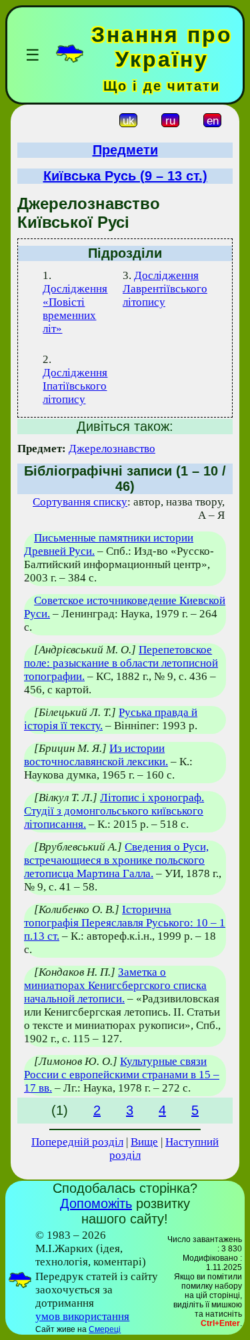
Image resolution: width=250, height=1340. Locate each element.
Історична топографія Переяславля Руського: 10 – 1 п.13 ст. (124, 922)
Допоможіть (96, 1203)
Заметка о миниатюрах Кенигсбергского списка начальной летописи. (115, 985)
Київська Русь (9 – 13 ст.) (125, 175)
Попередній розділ (77, 1142)
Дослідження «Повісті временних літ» (75, 308)
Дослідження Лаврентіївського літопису (165, 288)
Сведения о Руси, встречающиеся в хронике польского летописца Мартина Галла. (116, 860)
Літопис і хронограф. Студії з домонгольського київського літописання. (114, 811)
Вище (144, 1142)
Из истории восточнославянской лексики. (96, 755)
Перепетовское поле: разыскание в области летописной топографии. (121, 663)
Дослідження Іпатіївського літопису (75, 386)
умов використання (82, 1316)
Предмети (125, 150)
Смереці (105, 1329)
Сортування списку (80, 502)
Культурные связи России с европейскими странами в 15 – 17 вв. (121, 1074)
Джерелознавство (112, 448)
